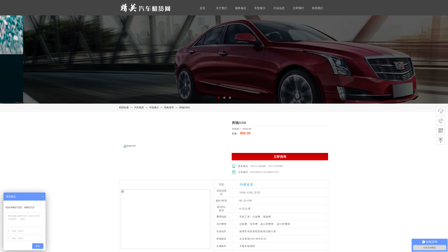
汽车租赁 (139, 107)
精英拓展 (124, 107)
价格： (236, 133)
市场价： (237, 128)
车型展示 (154, 107)
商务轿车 (169, 107)
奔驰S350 (184, 107)
